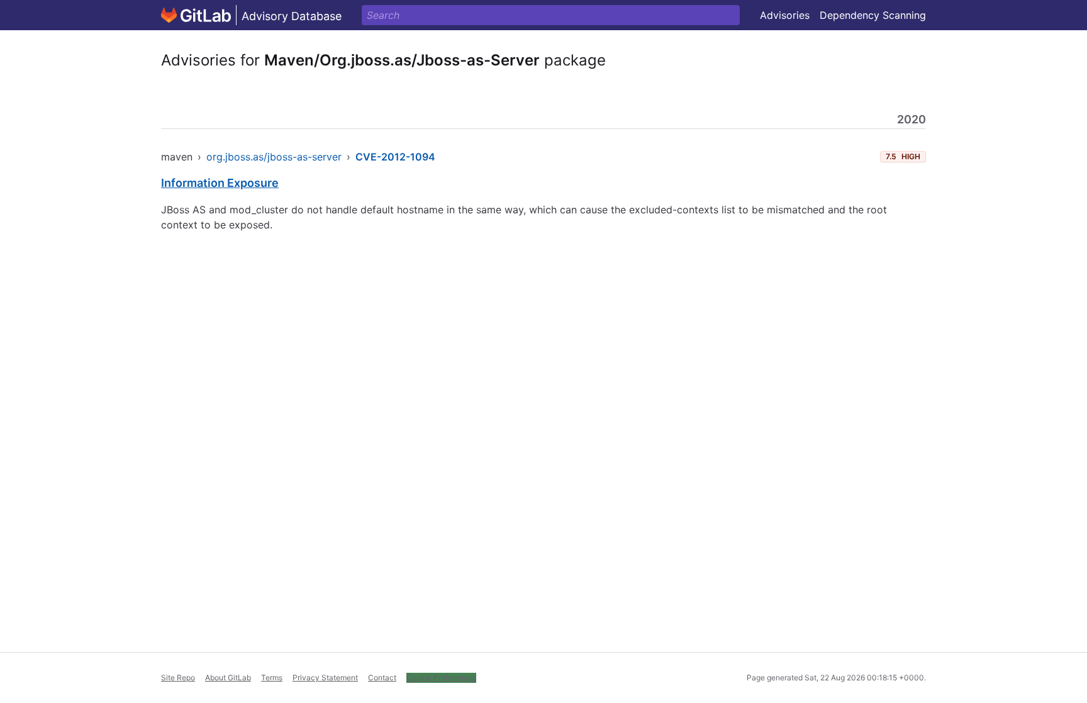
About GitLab (228, 677)
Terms (271, 677)
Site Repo (178, 677)
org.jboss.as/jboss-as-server (274, 156)
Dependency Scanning (873, 15)
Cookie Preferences (441, 677)
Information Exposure (220, 182)
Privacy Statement (325, 677)
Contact (382, 677)
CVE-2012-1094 (395, 156)
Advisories (785, 15)
